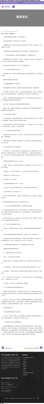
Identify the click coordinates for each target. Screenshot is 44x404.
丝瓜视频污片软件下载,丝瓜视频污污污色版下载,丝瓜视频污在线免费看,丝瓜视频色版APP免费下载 (20, 0)
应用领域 (24, 368)
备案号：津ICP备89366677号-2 (28, 398)
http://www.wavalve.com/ (5, 391)
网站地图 (2, 403)
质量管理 (24, 366)
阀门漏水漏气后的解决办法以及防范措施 (31, 348)
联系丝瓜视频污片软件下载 (28, 372)
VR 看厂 (24, 370)
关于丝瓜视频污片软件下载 (28, 357)
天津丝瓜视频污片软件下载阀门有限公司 (11, 31)
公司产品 (24, 359)
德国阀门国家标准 (8, 348)
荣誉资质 (24, 364)
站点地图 (24, 374)
